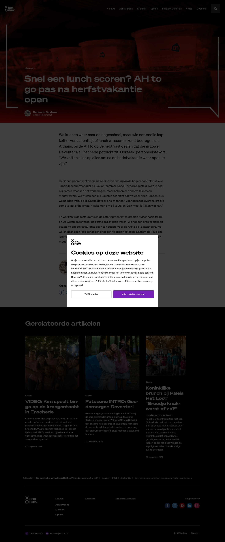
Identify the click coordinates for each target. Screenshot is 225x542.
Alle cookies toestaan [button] (133, 294)
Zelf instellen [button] (91, 294)
